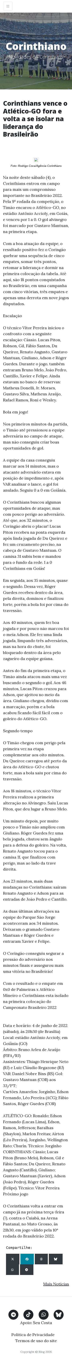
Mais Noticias (56, 1283)
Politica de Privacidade (33, 1334)
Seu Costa (42, 1322)
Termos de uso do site (36, 1340)
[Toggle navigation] (7, 6)
